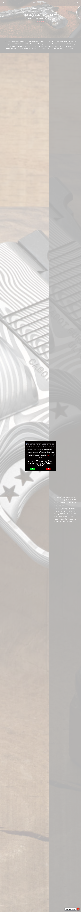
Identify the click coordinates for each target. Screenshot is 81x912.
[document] (40, 456)
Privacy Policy (50, 455)
